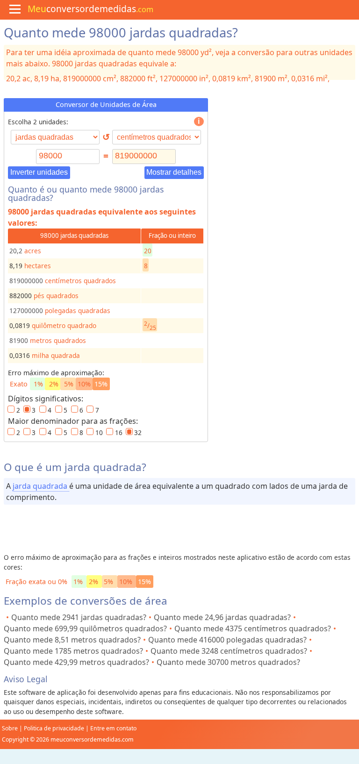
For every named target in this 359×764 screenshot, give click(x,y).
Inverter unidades (39, 172)
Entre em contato (113, 728)
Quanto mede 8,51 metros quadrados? (72, 640)
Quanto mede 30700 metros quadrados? (228, 662)
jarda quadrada (41, 486)
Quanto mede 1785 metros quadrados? (73, 651)
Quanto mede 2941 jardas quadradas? (78, 617)
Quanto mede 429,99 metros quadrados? (76, 662)
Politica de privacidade (54, 728)
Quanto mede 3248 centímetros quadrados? (229, 651)
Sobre (10, 728)
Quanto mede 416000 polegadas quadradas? (227, 640)
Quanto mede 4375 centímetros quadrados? (252, 628)
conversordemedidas (90, 8)
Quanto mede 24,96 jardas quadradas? (222, 617)
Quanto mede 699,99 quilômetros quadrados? (85, 628)
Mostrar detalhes (173, 172)
